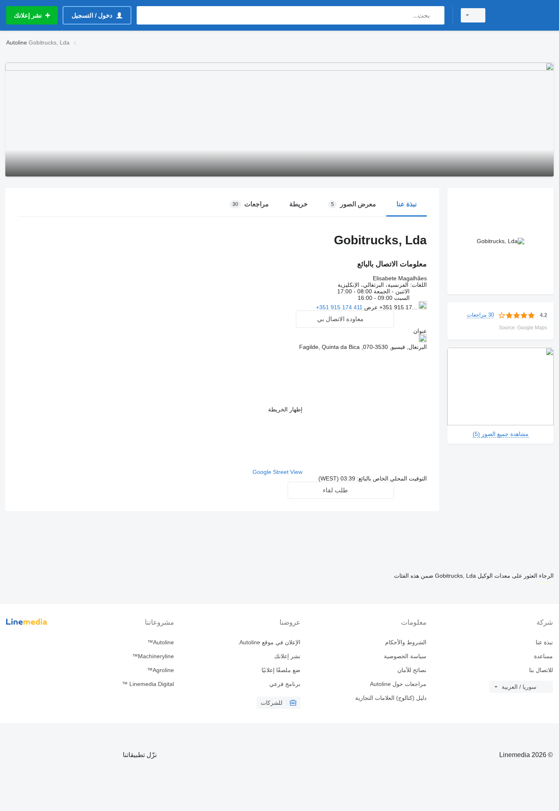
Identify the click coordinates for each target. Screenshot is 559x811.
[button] (345, 319)
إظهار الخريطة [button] (285, 409)
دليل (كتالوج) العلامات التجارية (390, 698)
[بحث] (436, 15)
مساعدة (543, 656)
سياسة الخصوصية (405, 656)
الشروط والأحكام (405, 642)
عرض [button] (370, 307)
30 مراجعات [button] (480, 315)
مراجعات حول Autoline (398, 684)
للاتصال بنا (541, 670)
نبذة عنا (544, 642)
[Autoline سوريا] (524, 15)
